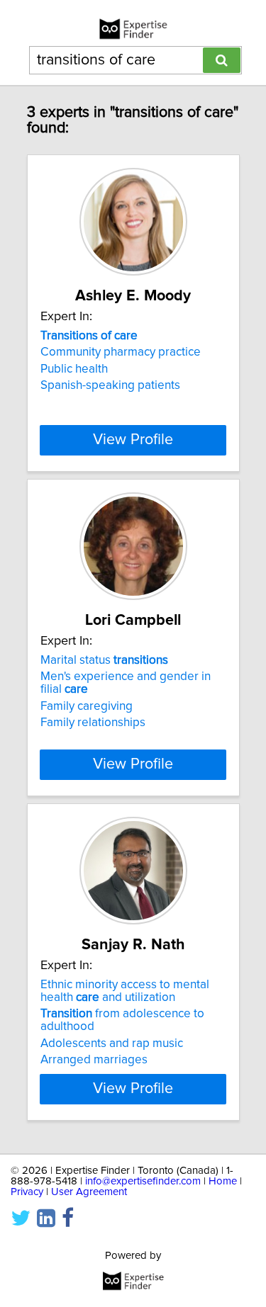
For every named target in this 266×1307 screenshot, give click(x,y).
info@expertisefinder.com (143, 1181)
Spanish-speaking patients (110, 385)
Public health (74, 369)
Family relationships (92, 722)
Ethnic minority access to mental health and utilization (124, 991)
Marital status (104, 660)
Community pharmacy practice (120, 352)
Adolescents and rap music (111, 1043)
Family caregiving (86, 706)
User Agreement (89, 1192)
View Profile (133, 440)
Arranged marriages (94, 1059)
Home (223, 1181)
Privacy (27, 1192)
